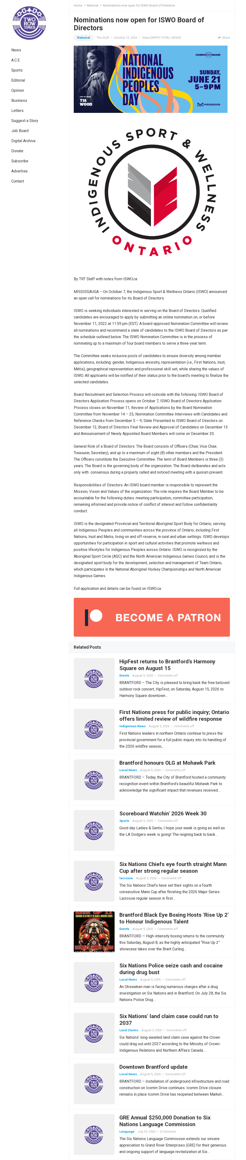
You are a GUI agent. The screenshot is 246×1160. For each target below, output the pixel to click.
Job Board (20, 130)
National (92, 5)
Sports (17, 70)
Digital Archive (23, 141)
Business (19, 100)
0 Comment (168, 1131)
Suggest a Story (24, 120)
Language (127, 1131)
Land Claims (128, 1030)
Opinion (17, 90)
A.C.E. (15, 60)
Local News (128, 770)
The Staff (103, 37)
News (16, 50)
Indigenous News (132, 726)
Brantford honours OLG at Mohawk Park (167, 763)
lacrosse (126, 878)
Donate (17, 151)
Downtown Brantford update (153, 1067)
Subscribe (19, 161)
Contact (17, 181)
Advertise (19, 171)
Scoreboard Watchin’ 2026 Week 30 (163, 813)
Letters (17, 110)
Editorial (18, 80)
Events (124, 675)
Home (78, 5)
